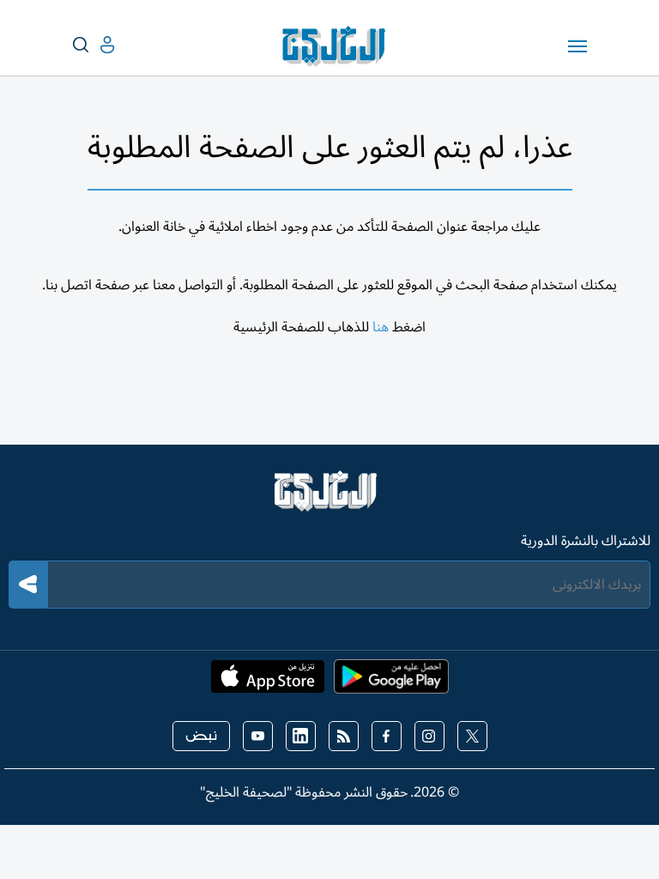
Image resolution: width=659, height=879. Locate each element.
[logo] (337, 46)
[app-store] (267, 681)
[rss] (344, 736)
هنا (380, 327)
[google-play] (391, 681)
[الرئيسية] (329, 498)
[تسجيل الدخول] (93, 45)
